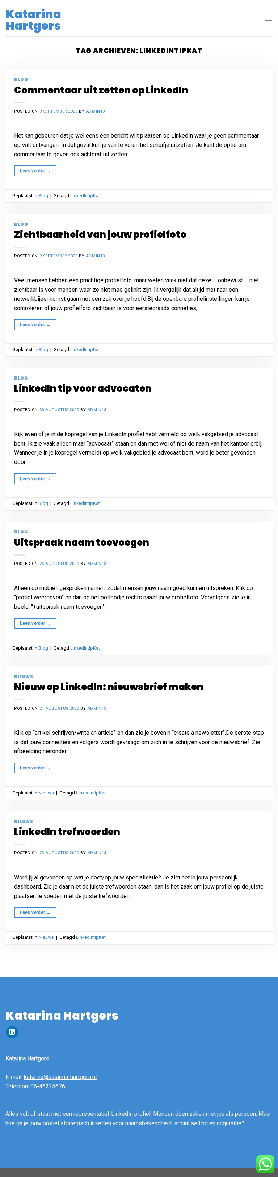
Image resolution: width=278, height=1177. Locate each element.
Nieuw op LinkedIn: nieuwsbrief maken (108, 686)
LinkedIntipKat (85, 195)
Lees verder (35, 170)
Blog (21, 80)
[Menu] (268, 18)
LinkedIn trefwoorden (67, 831)
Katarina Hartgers (33, 19)
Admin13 (95, 111)
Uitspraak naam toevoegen (81, 542)
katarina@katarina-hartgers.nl (60, 1076)
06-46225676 (47, 1086)
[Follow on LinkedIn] (12, 1032)
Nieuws (23, 677)
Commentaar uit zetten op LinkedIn (101, 90)
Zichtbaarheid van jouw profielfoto (100, 234)
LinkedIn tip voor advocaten (83, 388)
